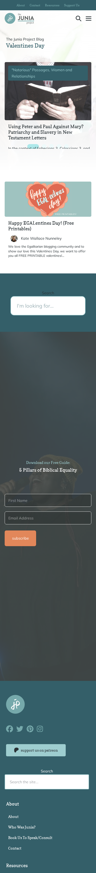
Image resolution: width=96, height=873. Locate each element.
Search (48, 293)
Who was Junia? (21, 827)
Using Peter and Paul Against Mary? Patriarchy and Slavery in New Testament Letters (45, 132)
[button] (78, 18)
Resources (52, 5)
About (21, 5)
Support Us (71, 5)
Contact (35, 5)
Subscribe (20, 538)
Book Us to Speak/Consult (30, 837)
